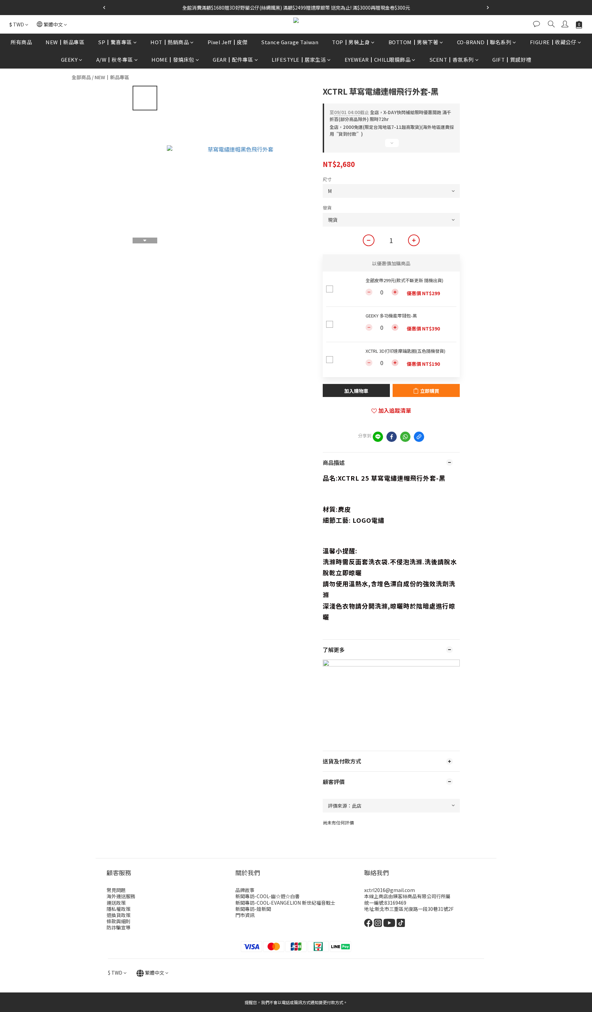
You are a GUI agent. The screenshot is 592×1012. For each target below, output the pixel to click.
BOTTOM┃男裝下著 (413, 42)
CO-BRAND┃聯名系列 (484, 42)
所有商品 (21, 42)
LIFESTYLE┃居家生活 (299, 59)
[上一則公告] (104, 7)
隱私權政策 (119, 908)
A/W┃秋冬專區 (114, 59)
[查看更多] (391, 146)
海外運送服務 (121, 896)
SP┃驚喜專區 (115, 42)
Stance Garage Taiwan (289, 42)
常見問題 (116, 890)
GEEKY (69, 59)
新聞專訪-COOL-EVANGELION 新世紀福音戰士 (285, 902)
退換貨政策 (119, 915)
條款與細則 (119, 921)
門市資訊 (245, 915)
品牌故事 (245, 890)
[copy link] (419, 437)
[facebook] (391, 437)
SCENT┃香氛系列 (451, 59)
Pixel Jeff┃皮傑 (228, 42)
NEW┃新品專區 (65, 42)
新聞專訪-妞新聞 (253, 908)
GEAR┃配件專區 (233, 59)
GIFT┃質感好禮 (511, 59)
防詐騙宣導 (119, 927)
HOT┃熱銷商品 (169, 42)
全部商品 (81, 77)
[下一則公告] (488, 7)
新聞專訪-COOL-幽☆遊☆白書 (267, 896)
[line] (378, 437)
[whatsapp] (405, 437)
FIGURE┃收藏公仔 (553, 42)
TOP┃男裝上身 (351, 42)
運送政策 (116, 902)
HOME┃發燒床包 (172, 59)
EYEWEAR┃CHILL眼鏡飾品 (378, 59)
